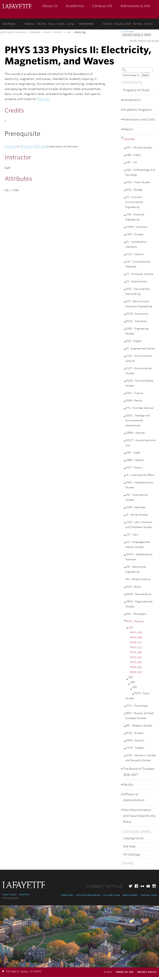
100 (68, 32)
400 (134, 687)
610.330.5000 (10, 898)
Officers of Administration (134, 797)
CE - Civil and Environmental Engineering (134, 202)
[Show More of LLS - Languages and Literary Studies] (125, 542)
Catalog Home (133, 838)
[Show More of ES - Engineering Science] (125, 349)
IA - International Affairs (140, 475)
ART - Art (131, 162)
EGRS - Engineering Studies (136, 331)
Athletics (29, 23)
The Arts (41, 23)
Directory (67, 895)
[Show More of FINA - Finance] (125, 394)
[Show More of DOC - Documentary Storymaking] (125, 289)
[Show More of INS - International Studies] (125, 495)
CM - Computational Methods (137, 264)
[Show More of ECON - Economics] (125, 314)
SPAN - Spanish (135, 740)
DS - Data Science (136, 281)
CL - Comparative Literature (135, 244)
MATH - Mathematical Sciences (138, 557)
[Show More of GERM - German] (125, 433)
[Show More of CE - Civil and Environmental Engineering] (125, 198)
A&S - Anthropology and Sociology (140, 172)
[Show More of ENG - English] (125, 342)
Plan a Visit (9, 894)
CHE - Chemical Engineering (134, 217)
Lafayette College (17, 7)
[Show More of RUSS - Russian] (125, 733)
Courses (35, 32)
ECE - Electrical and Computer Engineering (138, 304)
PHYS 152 (136, 672)
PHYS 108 (136, 637)
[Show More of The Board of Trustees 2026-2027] (122, 769)
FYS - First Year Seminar (140, 408)
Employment (130, 895)
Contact (24, 894)
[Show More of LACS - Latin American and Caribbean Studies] (125, 523)
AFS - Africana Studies (139, 147)
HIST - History (134, 467)
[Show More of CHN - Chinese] (125, 235)
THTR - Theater (135, 747)
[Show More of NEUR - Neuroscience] (125, 595)
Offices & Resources (88, 895)
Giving (70, 23)
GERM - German (135, 432)
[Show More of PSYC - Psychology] (125, 706)
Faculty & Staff (123, 23)
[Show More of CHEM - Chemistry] (125, 227)
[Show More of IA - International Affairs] (125, 475)
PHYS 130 (136, 652)
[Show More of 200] (127, 679)
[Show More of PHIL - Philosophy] (125, 614)
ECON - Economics (137, 313)
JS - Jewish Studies (137, 514)
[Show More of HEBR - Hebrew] (125, 461)
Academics (75, 6)
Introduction (132, 100)
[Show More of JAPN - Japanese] (125, 508)
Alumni (148, 23)
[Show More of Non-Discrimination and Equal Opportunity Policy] (122, 810)
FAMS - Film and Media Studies (139, 383)
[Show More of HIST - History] (125, 468)
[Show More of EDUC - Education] (125, 322)
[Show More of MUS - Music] (125, 587)
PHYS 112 (136, 647)
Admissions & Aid (135, 6)
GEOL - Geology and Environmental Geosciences (137, 420)
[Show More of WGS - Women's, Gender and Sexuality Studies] (125, 756)
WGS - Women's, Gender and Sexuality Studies (140, 758)
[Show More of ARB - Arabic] (125, 155)
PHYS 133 (136, 662)
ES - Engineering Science (140, 348)
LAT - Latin (132, 534)
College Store (111, 895)
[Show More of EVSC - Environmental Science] (125, 356)
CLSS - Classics (134, 254)
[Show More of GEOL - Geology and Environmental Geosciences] (125, 416)
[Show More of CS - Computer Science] (125, 275)
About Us (50, 6)
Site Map (129, 846)
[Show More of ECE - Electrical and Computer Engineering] (125, 302)
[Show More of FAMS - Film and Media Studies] (125, 381)
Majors (128, 129)
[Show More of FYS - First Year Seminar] (125, 408)
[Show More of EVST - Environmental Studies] (125, 369)
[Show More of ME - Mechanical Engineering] (125, 567)
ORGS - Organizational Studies (138, 604)
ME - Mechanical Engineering (135, 569)
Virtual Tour (149, 895)
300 (132, 682)
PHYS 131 (136, 657)
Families (137, 23)
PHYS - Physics (53, 32)
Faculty (128, 784)
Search (145, 75)
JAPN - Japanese (135, 507)
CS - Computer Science (139, 274)
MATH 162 (39, 146)
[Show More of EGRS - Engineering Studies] (125, 329)
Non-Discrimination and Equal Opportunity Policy (139, 815)
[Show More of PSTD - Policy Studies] (133, 694)
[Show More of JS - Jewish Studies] (125, 515)
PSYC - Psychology (137, 705)
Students (108, 23)
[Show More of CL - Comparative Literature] (125, 242)
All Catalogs (131, 854)
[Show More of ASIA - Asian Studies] (125, 183)
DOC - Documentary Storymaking (137, 291)
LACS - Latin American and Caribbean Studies (138, 525)
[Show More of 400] (131, 689)
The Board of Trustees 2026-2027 (138, 772)
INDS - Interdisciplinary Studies (139, 485)
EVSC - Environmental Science (138, 358)
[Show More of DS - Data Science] (125, 282)
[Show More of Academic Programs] (122, 109)
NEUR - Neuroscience (138, 594)
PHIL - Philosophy (136, 613)
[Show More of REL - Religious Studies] (125, 726)
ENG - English (134, 341)
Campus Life (102, 6)
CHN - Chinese (134, 234)
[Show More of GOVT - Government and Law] (125, 441)
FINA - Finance (134, 393)
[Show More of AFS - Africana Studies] (125, 148)
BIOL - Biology (134, 189)
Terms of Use (124, 971)
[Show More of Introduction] (122, 100)
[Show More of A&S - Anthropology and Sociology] (125, 170)
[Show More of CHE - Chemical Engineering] (125, 215)
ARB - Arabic (133, 155)
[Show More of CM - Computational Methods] (125, 262)
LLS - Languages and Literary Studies (137, 544)
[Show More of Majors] (122, 129)
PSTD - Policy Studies (137, 696)
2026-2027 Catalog (12, 32)
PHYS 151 (136, 667)
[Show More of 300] (129, 684)
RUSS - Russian (135, 733)
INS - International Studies (136, 497)
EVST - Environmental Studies (138, 371)
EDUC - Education (136, 321)
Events (61, 23)
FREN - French (134, 400)
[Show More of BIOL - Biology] (125, 190)
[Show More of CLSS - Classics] (125, 255)
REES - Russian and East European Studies (139, 716)
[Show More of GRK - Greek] (125, 453)
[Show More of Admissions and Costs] (122, 119)
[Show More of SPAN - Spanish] (125, 741)
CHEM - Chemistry (137, 226)
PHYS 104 (136, 632)
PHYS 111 (136, 642)
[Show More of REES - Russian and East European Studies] (125, 714)
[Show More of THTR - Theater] (125, 748)
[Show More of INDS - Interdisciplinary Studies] (125, 483)
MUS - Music (133, 586)
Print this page (127, 31)
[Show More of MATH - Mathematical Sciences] (125, 555)
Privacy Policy (147, 971)
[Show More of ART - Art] (125, 163)
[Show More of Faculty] (122, 784)
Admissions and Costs (139, 119)
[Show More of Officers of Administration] (122, 794)
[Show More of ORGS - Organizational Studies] (125, 602)
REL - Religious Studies (139, 725)
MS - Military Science (137, 579)
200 (130, 677)
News (51, 23)
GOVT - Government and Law (140, 443)
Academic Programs (137, 109)
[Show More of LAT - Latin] (125, 535)
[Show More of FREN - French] (125, 401)
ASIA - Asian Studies (138, 182)
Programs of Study (136, 90)
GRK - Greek (133, 452)
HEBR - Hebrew (135, 460)
